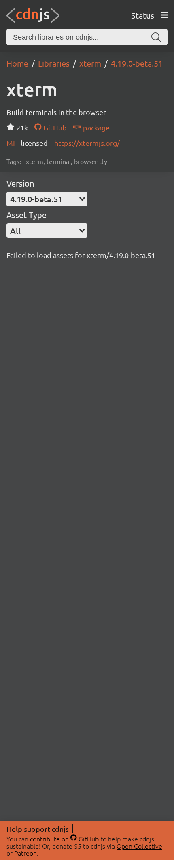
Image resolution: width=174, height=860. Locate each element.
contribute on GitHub (64, 838)
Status (142, 15)
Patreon (25, 852)
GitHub (54, 127)
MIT (13, 142)
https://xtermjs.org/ (87, 142)
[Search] (156, 37)
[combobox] (46, 199)
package (95, 127)
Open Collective (139, 845)
